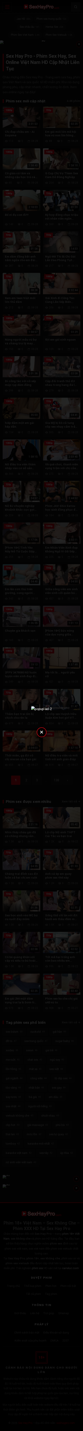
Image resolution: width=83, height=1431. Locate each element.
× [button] (41, 732)
